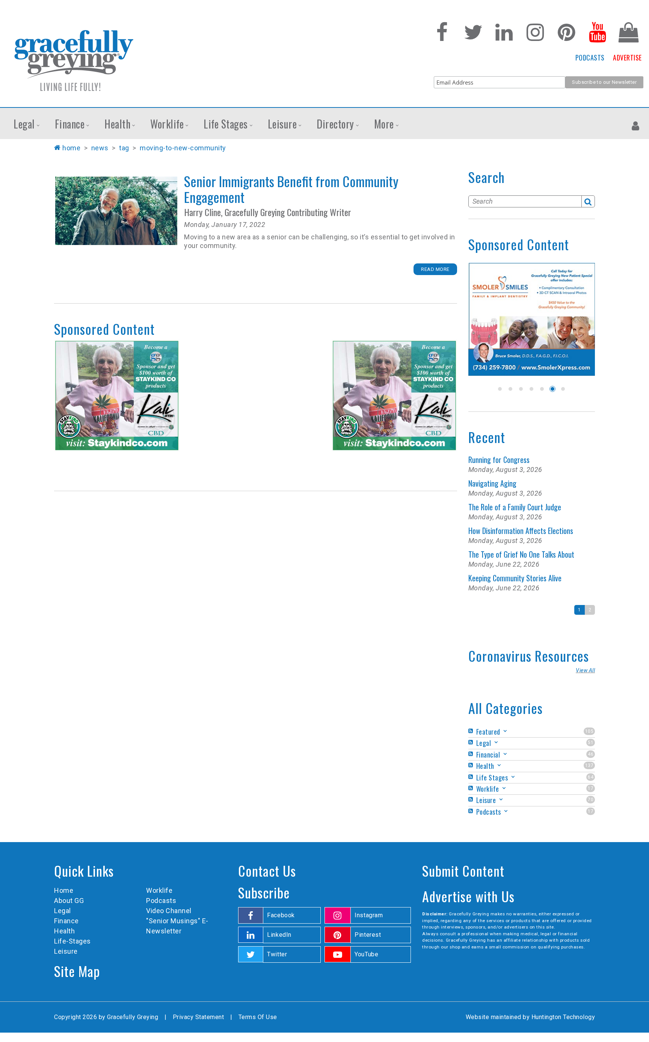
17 (590, 788)
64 (590, 777)
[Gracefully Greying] (73, 60)
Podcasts (161, 900)
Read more (435, 269)
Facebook (281, 915)
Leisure (66, 951)
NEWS (100, 148)
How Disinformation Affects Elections (520, 530)
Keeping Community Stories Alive (514, 578)
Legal (62, 911)
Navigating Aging (492, 483)
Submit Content (463, 870)
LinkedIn (279, 934)
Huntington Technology (563, 1017)
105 (589, 731)
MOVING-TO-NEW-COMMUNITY (183, 148)
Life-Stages (72, 941)
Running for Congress (499, 459)
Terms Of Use (257, 1017)
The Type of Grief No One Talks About (521, 554)
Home (71, 148)
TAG (124, 148)
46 (590, 754)
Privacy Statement (198, 1017)
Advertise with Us (468, 896)
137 (589, 765)
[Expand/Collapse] (505, 731)
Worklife (159, 890)
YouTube (366, 954)
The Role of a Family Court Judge (514, 507)
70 (590, 799)
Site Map (77, 971)
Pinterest (368, 934)
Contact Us (267, 870)
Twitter (277, 954)
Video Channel (169, 911)
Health (64, 931)
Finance (66, 921)
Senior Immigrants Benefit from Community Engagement (116, 210)
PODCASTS (590, 57)
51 (590, 742)
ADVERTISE (627, 57)
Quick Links (84, 870)
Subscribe (264, 892)
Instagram (369, 915)
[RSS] (471, 731)
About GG (69, 900)
